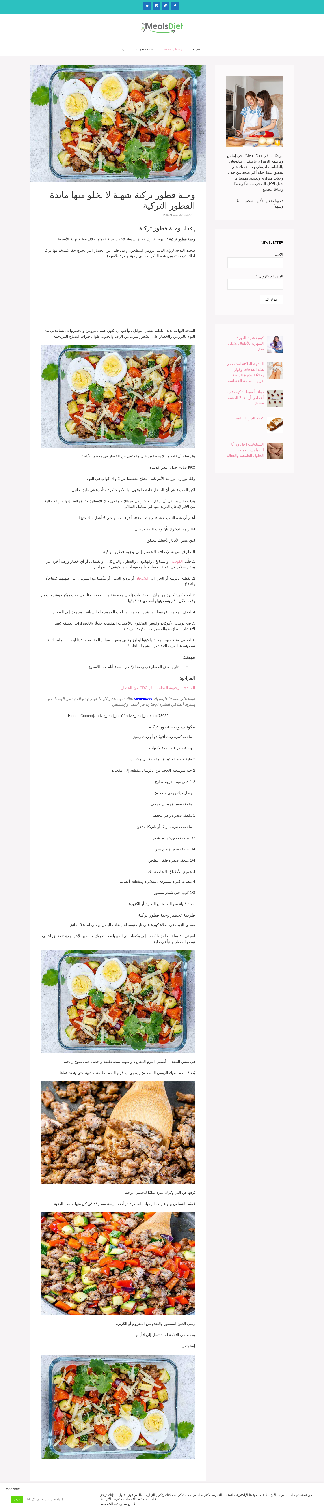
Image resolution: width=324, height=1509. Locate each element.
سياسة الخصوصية (199, 1496)
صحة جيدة (146, 49)
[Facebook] (175, 6)
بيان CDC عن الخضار (138, 688)
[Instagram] (165, 6)
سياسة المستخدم (177, 1496)
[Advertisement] (118, 295)
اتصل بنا (120, 1496)
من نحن (131, 1496)
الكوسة (177, 561)
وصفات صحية (173, 49)
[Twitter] (147, 6)
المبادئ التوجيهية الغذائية (175, 688)
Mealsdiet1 (143, 699)
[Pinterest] (156, 6)
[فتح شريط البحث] (122, 49)
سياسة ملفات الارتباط (151, 1496)
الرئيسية (198, 49)
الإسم (278, 254)
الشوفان (141, 578)
